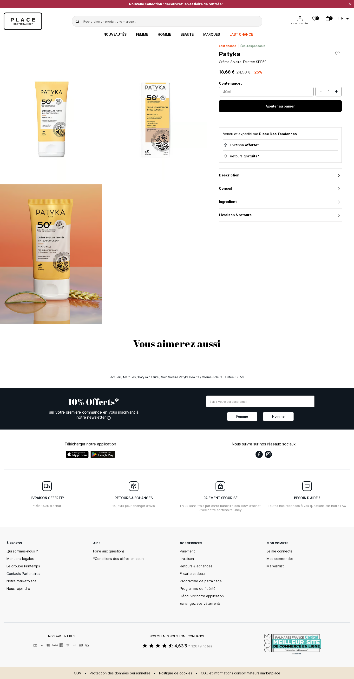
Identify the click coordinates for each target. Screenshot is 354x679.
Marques (211, 34)
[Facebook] (259, 454)
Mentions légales (20, 559)
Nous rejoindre (18, 588)
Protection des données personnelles (120, 673)
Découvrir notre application (202, 596)
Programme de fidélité (198, 588)
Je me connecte (280, 551)
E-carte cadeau (192, 573)
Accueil (115, 377)
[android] (103, 454)
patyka (230, 54)
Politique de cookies (175, 673)
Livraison (187, 559)
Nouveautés (115, 34)
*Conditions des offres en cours (118, 559)
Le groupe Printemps (23, 566)
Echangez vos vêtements (200, 603)
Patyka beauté (148, 377)
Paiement (187, 551)
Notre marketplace (22, 581)
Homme (164, 34)
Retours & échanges (196, 566)
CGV (77, 673)
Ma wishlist (275, 566)
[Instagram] (268, 454)
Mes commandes (280, 559)
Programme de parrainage (201, 581)
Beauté (187, 34)
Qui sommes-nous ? (22, 551)
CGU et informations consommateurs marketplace (240, 673)
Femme (142, 34)
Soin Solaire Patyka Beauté (180, 377)
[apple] (77, 454)
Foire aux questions (109, 551)
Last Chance (241, 34)
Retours (244, 156)
